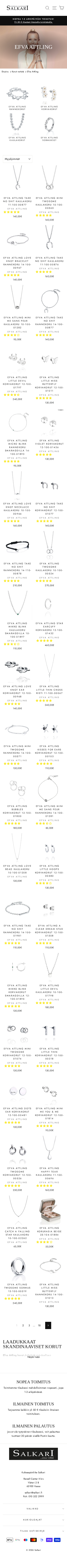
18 (39, 1325)
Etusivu (5, 71)
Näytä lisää (33, 1357)
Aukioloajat (32, 1519)
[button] (12, 212)
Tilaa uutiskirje (32, 1530)
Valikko (33, 1508)
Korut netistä (18, 71)
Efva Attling (32, 71)
